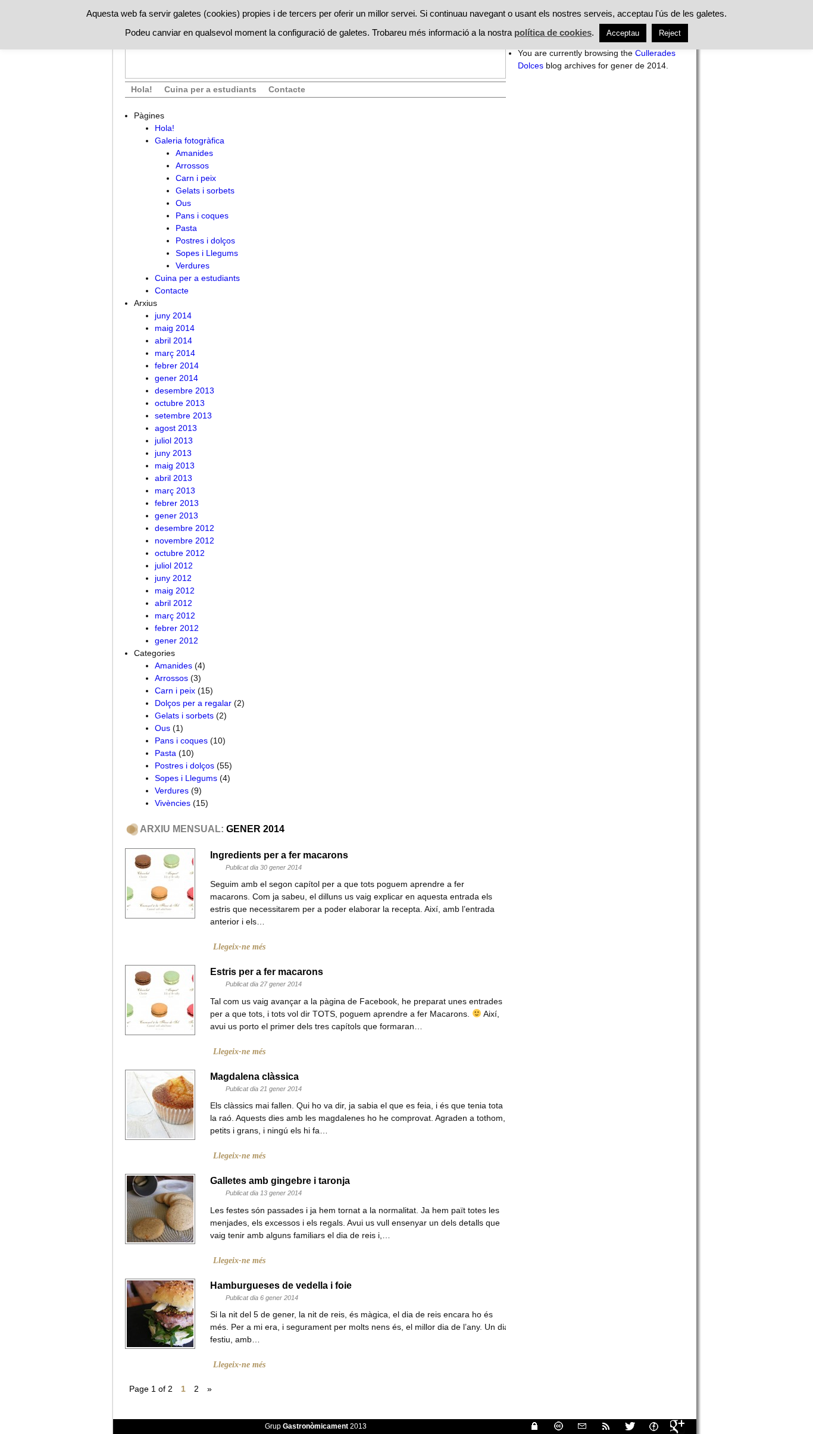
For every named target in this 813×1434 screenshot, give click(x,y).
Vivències (172, 803)
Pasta (186, 228)
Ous (183, 203)
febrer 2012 (177, 628)
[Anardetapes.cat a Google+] (672, 1426)
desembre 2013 (184, 390)
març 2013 (175, 490)
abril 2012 (173, 603)
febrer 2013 (177, 503)
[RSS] (601, 1426)
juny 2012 (173, 578)
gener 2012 (176, 640)
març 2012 (175, 615)
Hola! (141, 89)
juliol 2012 (174, 565)
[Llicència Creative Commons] (553, 1426)
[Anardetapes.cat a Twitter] (625, 1426)
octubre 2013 (180, 403)
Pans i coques (202, 215)
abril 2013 (173, 478)
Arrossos (192, 165)
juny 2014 (173, 315)
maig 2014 (175, 328)
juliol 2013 (174, 440)
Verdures (192, 265)
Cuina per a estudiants (210, 89)
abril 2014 (173, 340)
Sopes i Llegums (207, 253)
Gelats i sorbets (205, 190)
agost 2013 (176, 428)
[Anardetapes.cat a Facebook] (649, 1426)
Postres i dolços (205, 240)
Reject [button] (670, 33)
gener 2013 (176, 515)
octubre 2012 (180, 553)
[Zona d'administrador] (530, 1426)
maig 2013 (175, 465)
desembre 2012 (184, 528)
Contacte (286, 89)
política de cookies (553, 32)
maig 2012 (175, 590)
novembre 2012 (184, 540)
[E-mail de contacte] (577, 1426)
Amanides (194, 153)
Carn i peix (196, 178)
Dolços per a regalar (193, 703)
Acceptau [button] (622, 33)
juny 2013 (173, 453)
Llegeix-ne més (239, 946)
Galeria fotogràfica (189, 140)
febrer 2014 (177, 365)
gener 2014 (176, 378)
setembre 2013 (183, 415)
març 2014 (175, 353)
